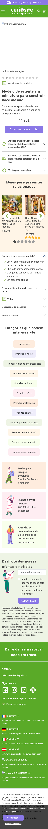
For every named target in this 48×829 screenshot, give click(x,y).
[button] (14, 241)
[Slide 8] (27, 77)
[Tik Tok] (24, 689)
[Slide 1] (3, 77)
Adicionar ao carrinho (24, 129)
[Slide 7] (23, 77)
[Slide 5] (17, 77)
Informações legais (13, 675)
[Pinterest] (33, 689)
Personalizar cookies (13, 824)
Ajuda (5, 668)
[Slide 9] (30, 77)
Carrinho (43, 11)
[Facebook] (5, 689)
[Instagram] (14, 689)
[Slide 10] (33, 77)
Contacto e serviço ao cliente (19, 698)
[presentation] (7, 216)
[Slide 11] (37, 77)
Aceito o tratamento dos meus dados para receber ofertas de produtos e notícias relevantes (32, 586)
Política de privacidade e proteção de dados (20, 635)
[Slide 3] (10, 77)
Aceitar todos (13, 818)
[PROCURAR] (38, 11)
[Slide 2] (7, 77)
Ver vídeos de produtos (20, 83)
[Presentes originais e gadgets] (22, 9)
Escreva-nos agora (16, 704)
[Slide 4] (13, 77)
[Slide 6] (20, 77)
